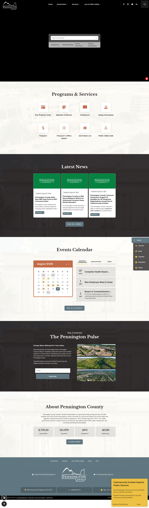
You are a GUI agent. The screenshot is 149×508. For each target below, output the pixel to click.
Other (110, 261)
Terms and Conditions (40, 497)
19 (53, 285)
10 (43, 282)
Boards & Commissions (82, 261)
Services (75, 4)
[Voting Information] (106, 110)
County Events (96, 261)
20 (58, 285)
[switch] (146, 78)
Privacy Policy (31, 497)
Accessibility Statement (21, 497)
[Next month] (69, 264)
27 (43, 275)
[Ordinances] (85, 110)
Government (61, 4)
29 (53, 275)
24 (43, 289)
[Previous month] (66, 264)
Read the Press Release (120, 504)
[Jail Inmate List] (85, 133)
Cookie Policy (49, 497)
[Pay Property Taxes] (43, 110)
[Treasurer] (43, 133)
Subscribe (52, 376)
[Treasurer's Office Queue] (64, 133)
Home (50, 4)
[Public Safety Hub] (106, 133)
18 (48, 285)
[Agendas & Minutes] (64, 110)
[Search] (96, 38)
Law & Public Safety (91, 4)
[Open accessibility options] (4, 504)
